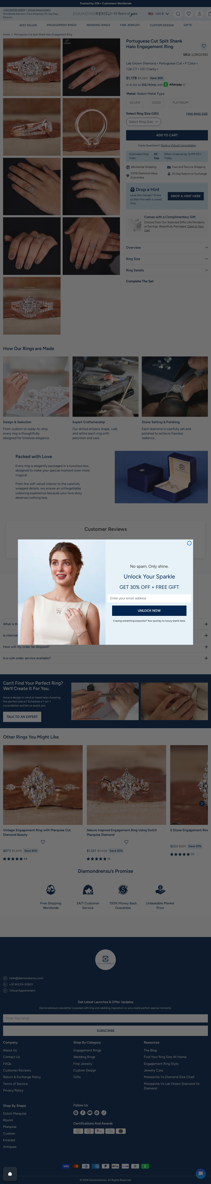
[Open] (10, 1174)
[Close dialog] (189, 543)
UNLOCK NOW (149, 611)
